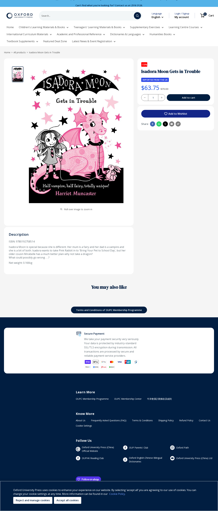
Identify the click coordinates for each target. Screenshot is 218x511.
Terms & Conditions (142, 420)
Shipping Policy (166, 420)
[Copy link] (178, 124)
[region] (109, 496)
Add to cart (188, 97)
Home (10, 27)
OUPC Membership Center (128, 398)
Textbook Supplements (21, 41)
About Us (80, 420)
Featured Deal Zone (55, 41)
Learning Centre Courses (184, 27)
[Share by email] (171, 124)
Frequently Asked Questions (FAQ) (108, 420)
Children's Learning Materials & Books (42, 27)
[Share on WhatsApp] (159, 124)
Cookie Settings (84, 425)
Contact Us (204, 420)
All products (20, 52)
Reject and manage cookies (33, 500)
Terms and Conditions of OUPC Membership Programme (109, 310)
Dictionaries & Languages (125, 34)
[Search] (137, 15)
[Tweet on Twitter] (165, 124)
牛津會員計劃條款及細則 (159, 398)
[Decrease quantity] (144, 97)
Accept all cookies (67, 500)
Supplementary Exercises (145, 27)
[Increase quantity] (161, 97)
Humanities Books (161, 34)
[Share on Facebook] (152, 124)
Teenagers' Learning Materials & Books (97, 27)
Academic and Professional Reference (79, 34)
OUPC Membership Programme (92, 398)
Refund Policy (186, 420)
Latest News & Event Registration (92, 41)
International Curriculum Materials (27, 34)
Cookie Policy (117, 494)
